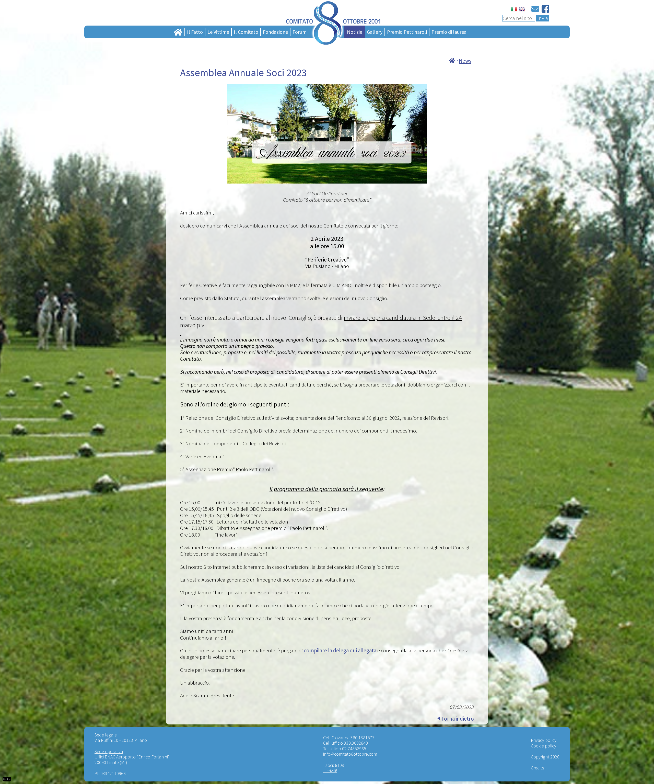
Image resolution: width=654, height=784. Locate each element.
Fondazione (275, 32)
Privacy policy (543, 740)
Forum (300, 32)
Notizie (354, 32)
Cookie (6, 779)
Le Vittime (218, 32)
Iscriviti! (330, 771)
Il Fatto (195, 32)
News (465, 60)
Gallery (374, 32)
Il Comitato (246, 32)
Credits (537, 768)
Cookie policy (543, 746)
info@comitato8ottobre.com (350, 754)
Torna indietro (457, 718)
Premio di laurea (448, 32)
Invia (543, 18)
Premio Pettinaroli (407, 32)
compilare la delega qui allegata (340, 650)
